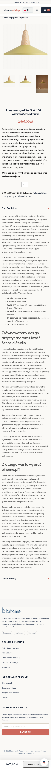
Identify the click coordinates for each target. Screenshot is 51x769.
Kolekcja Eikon (40, 193)
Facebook (7, 633)
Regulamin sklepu (9, 688)
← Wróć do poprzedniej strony (15, 18)
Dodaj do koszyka (36, 764)
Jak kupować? (7, 653)
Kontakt (5, 697)
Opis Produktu (9, 208)
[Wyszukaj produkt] (37, 10)
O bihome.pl (7, 683)
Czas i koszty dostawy (11, 657)
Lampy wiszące (9, 196)
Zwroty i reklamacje (10, 662)
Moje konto (6, 667)
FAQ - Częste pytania (10, 648)
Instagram (19, 633)
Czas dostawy (9, 578)
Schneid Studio (24, 196)
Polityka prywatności (10, 692)
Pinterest (32, 633)
